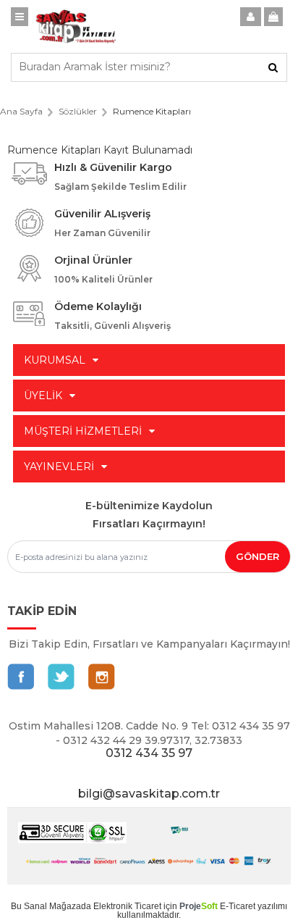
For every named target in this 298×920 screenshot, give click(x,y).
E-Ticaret (237, 906)
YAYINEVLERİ (59, 466)
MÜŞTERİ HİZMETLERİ (83, 431)
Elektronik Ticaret (127, 906)
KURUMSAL (54, 360)
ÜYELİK (43, 395)
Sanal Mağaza (52, 906)
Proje (198, 906)
